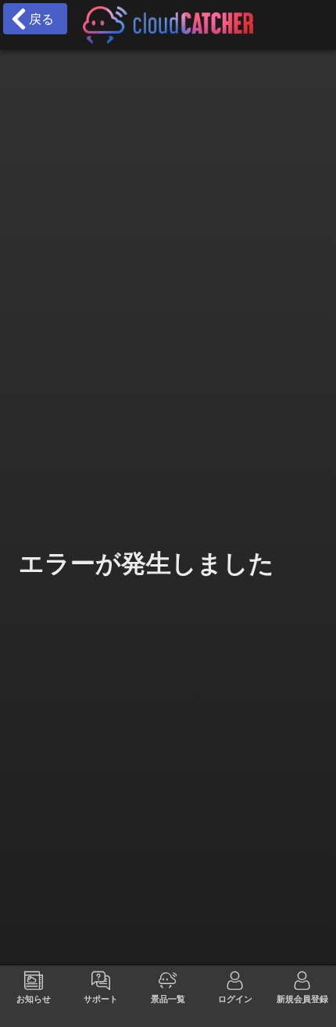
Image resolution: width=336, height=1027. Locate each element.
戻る (37, 19)
